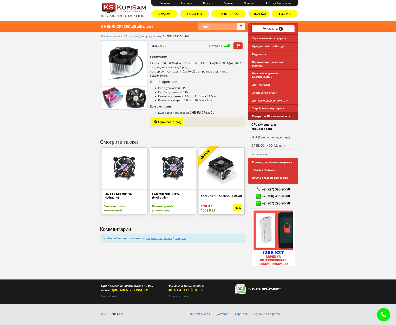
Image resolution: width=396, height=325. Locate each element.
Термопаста (259, 154)
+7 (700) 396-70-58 (276, 195)
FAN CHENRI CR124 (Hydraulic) (166, 195)
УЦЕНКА (285, 14)
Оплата (248, 3)
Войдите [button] (180, 238)
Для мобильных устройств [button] (269, 100)
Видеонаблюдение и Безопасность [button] (265, 75)
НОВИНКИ (194, 14)
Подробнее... (110, 296)
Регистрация (283, 3)
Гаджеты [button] (258, 54)
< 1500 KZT (259, 14)
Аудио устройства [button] (263, 93)
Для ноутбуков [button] (261, 85)
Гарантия (241, 314)
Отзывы (228, 3)
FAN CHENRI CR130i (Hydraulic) (118, 195)
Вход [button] (272, 3)
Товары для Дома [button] (263, 170)
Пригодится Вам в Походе (268, 46)
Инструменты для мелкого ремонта (268, 63)
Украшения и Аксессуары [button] (268, 38)
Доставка (165, 3)
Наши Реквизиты (198, 314)
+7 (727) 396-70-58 (276, 189)
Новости (208, 3)
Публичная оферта (267, 314)
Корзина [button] (274, 29)
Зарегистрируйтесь (159, 238)
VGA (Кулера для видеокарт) (270, 137)
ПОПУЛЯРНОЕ (228, 14)
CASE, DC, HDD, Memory (268, 145)
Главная (106, 36)
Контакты (186, 3)
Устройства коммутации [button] (267, 108)
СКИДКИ (164, 14)
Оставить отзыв (178, 296)
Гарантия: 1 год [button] (169, 122)
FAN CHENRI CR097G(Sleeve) (221, 196)
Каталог (118, 36)
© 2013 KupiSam (112, 314)
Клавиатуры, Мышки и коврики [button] (271, 162)
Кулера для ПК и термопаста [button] (270, 116)
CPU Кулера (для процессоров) (142, 36)
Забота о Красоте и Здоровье (270, 178)
